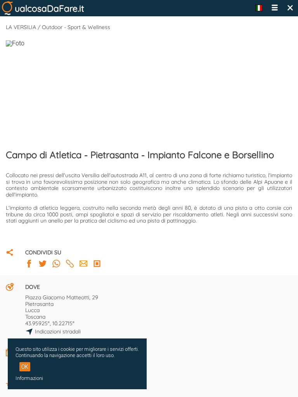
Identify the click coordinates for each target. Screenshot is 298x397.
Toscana (35, 316)
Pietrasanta (39, 303)
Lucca (32, 310)
